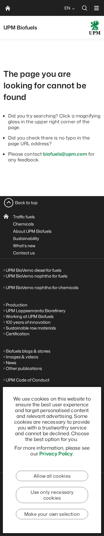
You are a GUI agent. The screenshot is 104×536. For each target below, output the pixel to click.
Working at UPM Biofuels (29, 316)
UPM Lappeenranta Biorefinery (36, 311)
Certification (17, 334)
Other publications (24, 368)
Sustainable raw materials (31, 328)
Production (16, 305)
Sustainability (26, 238)
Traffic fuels (24, 217)
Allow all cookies (52, 476)
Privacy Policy (56, 453)
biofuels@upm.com (65, 154)
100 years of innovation (28, 322)
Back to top (26, 203)
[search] (84, 8)
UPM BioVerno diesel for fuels (33, 270)
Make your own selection (52, 514)
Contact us (24, 253)
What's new (24, 246)
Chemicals (23, 224)
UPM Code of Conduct (27, 380)
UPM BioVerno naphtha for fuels (36, 276)
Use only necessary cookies (52, 495)
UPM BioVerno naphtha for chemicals (42, 287)
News (11, 363)
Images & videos (22, 357)
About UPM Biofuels (32, 231)
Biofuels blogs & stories (28, 351)
